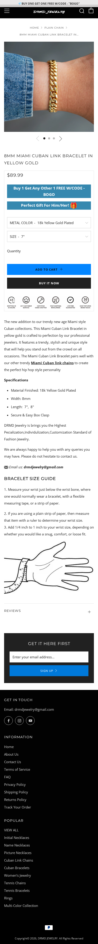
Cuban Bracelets (16, 867)
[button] (44, 138)
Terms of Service (17, 769)
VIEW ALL (11, 830)
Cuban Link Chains (18, 860)
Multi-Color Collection (21, 905)
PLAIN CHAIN (54, 27)
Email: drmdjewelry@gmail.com (29, 709)
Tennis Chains (15, 883)
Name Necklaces (17, 845)
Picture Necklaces (17, 852)
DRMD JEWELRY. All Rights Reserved (60, 938)
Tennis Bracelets (17, 890)
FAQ (7, 777)
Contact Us (12, 762)
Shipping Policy (16, 792)
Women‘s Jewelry (17, 875)
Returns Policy (15, 799)
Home (34, 27)
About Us (11, 754)
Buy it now (49, 283)
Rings (8, 898)
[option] (49, 87)
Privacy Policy (15, 784)
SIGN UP (46, 671)
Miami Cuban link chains (52, 363)
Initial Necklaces (16, 837)
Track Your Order (17, 807)
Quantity (14, 251)
